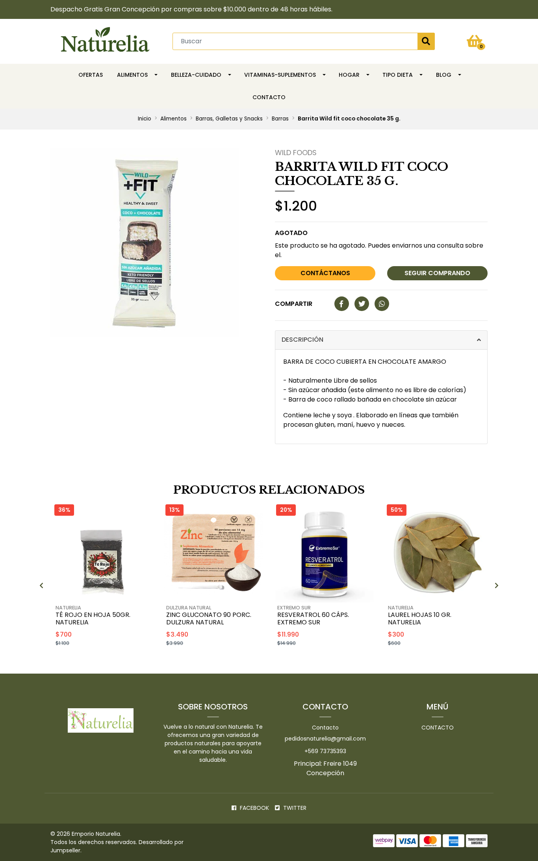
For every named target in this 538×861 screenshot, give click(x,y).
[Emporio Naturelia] (105, 40)
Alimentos (132, 75)
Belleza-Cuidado (196, 75)
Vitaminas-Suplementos (280, 75)
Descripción (302, 339)
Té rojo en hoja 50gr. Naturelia (93, 618)
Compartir (293, 303)
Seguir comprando (437, 273)
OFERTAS (90, 75)
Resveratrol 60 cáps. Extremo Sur (313, 618)
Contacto (269, 97)
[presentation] (41, 586)
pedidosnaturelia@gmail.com (325, 738)
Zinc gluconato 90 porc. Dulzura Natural (208, 618)
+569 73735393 (325, 751)
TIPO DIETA (397, 75)
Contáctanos (325, 273)
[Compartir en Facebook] (341, 304)
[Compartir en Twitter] (361, 304)
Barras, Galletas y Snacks (229, 118)
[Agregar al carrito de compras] (123, 663)
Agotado (291, 232)
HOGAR (349, 75)
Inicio (144, 118)
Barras (280, 118)
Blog (443, 75)
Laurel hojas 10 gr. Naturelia (419, 618)
